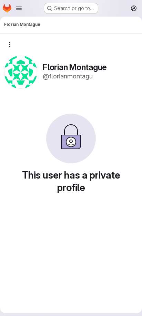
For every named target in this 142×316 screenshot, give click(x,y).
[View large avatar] (20, 72)
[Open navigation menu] (18, 8)
